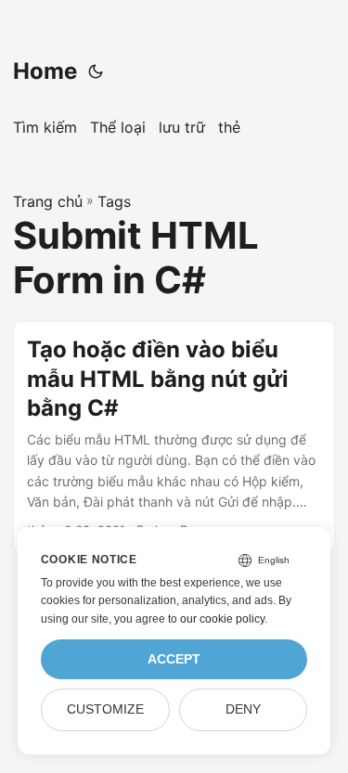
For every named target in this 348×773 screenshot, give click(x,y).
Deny (243, 709)
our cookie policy (222, 618)
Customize (105, 709)
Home (45, 71)
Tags (114, 201)
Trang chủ (48, 201)
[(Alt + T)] (95, 71)
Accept (174, 659)
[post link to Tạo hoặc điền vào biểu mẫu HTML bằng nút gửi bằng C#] (174, 437)
